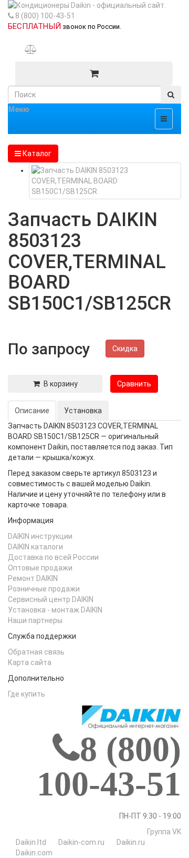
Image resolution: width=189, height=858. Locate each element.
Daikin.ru (131, 842)
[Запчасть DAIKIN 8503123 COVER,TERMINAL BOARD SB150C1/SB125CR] (105, 180)
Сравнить (134, 384)
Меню (18, 109)
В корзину (59, 384)
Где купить (26, 694)
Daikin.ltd (31, 842)
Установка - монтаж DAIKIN (55, 610)
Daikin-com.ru (81, 842)
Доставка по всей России (53, 557)
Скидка (125, 348)
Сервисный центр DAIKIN (50, 599)
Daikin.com (34, 853)
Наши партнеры (35, 620)
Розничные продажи (44, 589)
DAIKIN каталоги (35, 547)
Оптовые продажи (40, 568)
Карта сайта (29, 662)
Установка (83, 410)
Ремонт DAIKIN (33, 578)
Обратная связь (36, 652)
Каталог (36, 153)
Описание (32, 410)
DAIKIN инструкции (40, 536)
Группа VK (164, 832)
